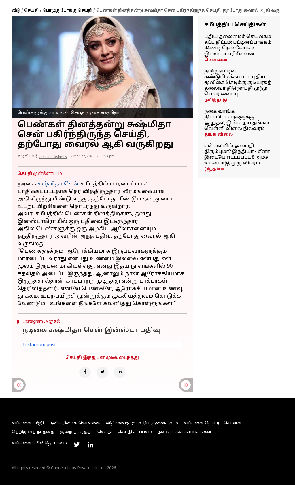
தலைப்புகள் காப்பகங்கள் (184, 432)
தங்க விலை (218, 134)
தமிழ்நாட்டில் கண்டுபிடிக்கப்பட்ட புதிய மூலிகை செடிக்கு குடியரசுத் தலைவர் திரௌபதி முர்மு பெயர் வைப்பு (237, 82)
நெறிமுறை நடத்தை (33, 432)
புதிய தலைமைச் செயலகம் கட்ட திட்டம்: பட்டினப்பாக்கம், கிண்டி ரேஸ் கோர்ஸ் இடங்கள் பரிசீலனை (238, 45)
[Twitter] (102, 372)
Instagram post (39, 345)
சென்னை (216, 59)
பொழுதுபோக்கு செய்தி (67, 10)
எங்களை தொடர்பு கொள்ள (213, 423)
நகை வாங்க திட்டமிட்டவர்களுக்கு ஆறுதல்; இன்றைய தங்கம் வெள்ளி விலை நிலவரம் (236, 120)
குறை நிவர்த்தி (76, 432)
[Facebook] (85, 372)
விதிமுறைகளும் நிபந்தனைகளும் (142, 423)
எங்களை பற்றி (28, 423)
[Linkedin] (119, 372)
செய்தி (31, 10)
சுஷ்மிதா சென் (58, 184)
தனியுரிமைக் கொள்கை (75, 423)
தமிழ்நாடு (215, 100)
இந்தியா (214, 169)
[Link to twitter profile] (77, 445)
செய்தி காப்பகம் (135, 432)
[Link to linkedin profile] (90, 445)
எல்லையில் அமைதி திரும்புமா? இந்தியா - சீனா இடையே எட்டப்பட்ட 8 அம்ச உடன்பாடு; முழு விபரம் (237, 154)
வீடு (16, 10)
